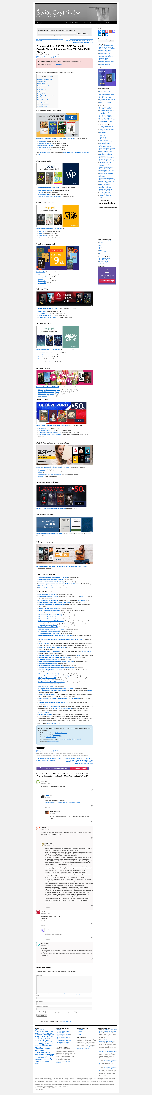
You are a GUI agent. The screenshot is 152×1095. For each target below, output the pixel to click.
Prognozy (47, 1051)
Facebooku (58, 733)
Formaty (40, 1036)
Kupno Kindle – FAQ (103, 176)
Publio (49, 716)
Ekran (36, 1036)
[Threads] (103, 34)
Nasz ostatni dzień (43, 355)
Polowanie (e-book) (43, 313)
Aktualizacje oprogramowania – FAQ (107, 142)
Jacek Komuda (72, 30)
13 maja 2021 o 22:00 (49, 845)
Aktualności (40, 1030)
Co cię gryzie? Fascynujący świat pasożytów (49, 196)
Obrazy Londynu (42, 275)
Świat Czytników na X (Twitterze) (64, 1036)
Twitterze (64, 733)
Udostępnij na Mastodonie (55, 57)
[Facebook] (99, 31)
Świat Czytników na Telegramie (64, 1039)
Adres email (40, 1001)
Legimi (100, 250)
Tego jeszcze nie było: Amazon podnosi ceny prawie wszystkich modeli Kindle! (108, 1031)
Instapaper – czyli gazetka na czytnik (107, 160)
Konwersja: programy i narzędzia (106, 173)
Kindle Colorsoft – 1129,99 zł (105, 93)
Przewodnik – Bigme (103, 58)
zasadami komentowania (68, 993)
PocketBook (39, 1051)
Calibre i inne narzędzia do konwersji (107, 148)
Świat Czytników (58, 12)
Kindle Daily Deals (103, 259)
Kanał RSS (59, 1029)
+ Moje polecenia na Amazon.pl (106, 90)
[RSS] (110, 31)
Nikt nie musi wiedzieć (45, 714)
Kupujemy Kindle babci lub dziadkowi (107, 178)
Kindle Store (42, 1040)
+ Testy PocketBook (103, 140)
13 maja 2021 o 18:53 (45, 913)
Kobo (48, 1040)
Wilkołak (89, 690)
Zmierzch (40, 476)
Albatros (80, 152)
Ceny (51, 1033)
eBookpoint (49, 1035)
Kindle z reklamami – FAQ (104, 168)
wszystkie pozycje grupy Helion (48, 625)
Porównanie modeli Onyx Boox (106, 55)
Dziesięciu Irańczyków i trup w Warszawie (49, 474)
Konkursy (37, 1042)
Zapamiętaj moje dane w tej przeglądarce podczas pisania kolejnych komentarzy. (62, 1012)
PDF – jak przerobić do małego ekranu (107, 183)
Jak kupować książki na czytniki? (106, 45)
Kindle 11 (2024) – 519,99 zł (105, 91)
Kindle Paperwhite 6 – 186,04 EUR (106, 110)
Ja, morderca (41, 470)
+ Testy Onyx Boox (103, 138)
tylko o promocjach (76, 739)
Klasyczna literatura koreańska (46, 430)
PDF (51, 1049)
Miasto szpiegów (86, 651)
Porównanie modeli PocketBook (106, 56)
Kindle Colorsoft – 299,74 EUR (105, 108)
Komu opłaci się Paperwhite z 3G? (106, 170)
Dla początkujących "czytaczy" (105, 151)
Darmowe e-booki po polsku (105, 149)
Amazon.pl (49, 1031)
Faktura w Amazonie (103, 156)
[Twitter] (103, 31)
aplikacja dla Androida (53, 741)
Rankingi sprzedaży (40, 1054)
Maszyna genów (42, 150)
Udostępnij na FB (41, 57)
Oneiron (40, 192)
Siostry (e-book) (42, 396)
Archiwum (108, 23)
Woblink (101, 244)
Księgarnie (44, 1043)
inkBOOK (45, 1036)
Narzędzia (45, 1045)
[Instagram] (106, 31)
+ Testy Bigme (102, 135)
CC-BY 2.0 (54, 1087)
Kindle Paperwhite (42, 1038)
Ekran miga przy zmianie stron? (106, 154)
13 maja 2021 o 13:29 (45, 783)
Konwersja (43, 1042)
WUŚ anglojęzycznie (42, 102)
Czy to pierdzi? (42, 283)
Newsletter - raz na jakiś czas (63, 1043)
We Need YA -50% (41, 90)
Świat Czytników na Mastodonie (64, 1040)
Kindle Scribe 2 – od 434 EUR (105, 116)
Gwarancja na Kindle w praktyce (106, 159)
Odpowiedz (43, 791)
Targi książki (47, 1056)
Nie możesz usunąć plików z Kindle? (107, 181)
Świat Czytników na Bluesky (63, 1042)
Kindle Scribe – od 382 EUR (105, 115)
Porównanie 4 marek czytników (106, 187)
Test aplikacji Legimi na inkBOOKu (106, 194)
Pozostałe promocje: (42, 106)
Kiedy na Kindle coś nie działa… (106, 167)
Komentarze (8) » (55, 54)
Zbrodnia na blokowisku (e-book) (47, 317)
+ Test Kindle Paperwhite (104, 134)
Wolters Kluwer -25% (42, 100)
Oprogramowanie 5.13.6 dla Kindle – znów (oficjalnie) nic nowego (49, 759)
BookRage (42, 1033)
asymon (47, 795)
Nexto (50, 1045)
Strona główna (40, 23)
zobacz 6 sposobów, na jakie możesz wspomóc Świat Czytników (64, 753)
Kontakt (80, 1031)
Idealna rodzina (42, 235)
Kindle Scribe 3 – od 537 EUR (105, 118)
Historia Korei (42, 428)
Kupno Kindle (57, 23)
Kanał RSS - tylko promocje (63, 1032)
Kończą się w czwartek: (43, 104)
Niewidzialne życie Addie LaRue (47, 352)
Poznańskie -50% (41, 81)
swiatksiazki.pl (102, 252)
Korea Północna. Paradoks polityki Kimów (49, 432)
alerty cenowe (61, 35)
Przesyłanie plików (40, 1052)
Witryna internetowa (42, 1006)
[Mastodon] (113, 31)
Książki (48, 1042)
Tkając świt (41, 357)
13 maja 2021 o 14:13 (45, 829)
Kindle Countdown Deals (104, 258)
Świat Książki (86, 152)
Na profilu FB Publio (43, 643)
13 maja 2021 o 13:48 (54, 813)
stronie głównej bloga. (57, 64)
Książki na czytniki (80, 23)
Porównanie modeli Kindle (105, 52)
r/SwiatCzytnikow (51, 737)
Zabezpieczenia (45, 1059)
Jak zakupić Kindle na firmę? (105, 162)
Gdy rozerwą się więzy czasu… (46, 145)
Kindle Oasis (50, 1036)
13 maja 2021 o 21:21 (45, 945)
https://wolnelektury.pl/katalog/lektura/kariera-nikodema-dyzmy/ (62, 802)
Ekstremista (83, 596)
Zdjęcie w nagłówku (39, 1087)
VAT (43, 1057)
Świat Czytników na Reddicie (63, 1037)
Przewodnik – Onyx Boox (104, 63)
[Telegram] (99, 34)
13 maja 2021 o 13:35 (49, 797)
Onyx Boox (38, 1047)
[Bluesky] (106, 34)
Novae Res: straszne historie (44, 98)
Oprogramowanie (42, 1049)
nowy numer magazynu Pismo (52, 706)
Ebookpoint (101, 247)
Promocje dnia (90, 23)
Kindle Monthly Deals (103, 261)
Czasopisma (39, 1035)
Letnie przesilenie (43, 277)
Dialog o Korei (41, 94)
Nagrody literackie (38, 1045)
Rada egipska (42, 281)
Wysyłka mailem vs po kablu (105, 197)
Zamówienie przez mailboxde (105, 121)
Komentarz (40, 975)
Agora (64, 152)
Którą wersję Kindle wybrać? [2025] (107, 48)
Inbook (100, 248)
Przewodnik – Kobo (103, 59)
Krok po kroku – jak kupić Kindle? (106, 47)
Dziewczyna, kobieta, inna (45, 190)
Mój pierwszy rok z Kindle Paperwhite (107, 179)
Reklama (80, 1034)
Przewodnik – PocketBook (104, 64)
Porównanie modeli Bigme (105, 50)
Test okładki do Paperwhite (105, 195)
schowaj (50, 76)
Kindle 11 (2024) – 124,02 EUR (106, 107)
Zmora (40, 233)
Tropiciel (40, 359)
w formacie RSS (67, 1021)
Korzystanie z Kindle (68, 23)
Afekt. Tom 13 (42, 231)
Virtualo (101, 242)
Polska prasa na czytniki (104, 186)
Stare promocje (64, 755)
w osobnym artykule (43, 712)
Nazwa (38, 995)
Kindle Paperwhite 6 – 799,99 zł (106, 97)
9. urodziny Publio (45, 152)
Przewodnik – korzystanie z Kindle (106, 61)
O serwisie (80, 1029)
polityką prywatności (79, 993)
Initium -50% (40, 88)
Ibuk (100, 253)
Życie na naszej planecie (44, 194)
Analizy (36, 1033)
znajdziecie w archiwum (53, 723)
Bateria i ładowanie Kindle (105, 146)
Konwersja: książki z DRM (104, 172)
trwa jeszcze (50, 362)
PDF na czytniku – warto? (104, 184)
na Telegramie (57, 735)
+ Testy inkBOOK (102, 137)
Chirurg (40, 279)
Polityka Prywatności (39, 1089)
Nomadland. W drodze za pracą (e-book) (49, 392)
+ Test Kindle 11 (102, 132)
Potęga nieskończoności (44, 143)
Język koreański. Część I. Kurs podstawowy (49, 434)
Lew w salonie (42, 141)
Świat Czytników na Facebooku (63, 1034)
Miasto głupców (42, 238)
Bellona (39, 154)
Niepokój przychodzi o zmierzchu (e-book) (49, 390)
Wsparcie (80, 1032)
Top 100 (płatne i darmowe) (105, 263)
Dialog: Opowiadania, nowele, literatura (47, 96)
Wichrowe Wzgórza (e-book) (46, 394)
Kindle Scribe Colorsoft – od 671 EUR (107, 119)
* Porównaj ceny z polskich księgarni (107, 241)
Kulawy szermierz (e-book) (45, 315)
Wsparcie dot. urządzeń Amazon (106, 102)
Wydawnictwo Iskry (72, 152)
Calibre (48, 1033)
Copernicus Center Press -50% (44, 79)
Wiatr (78, 655)
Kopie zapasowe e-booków (105, 175)
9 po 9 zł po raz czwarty (43, 86)
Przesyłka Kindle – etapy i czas (105, 189)
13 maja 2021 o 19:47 (49, 931)
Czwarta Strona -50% (42, 83)
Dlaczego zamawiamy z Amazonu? (106, 153)
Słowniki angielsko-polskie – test (106, 190)
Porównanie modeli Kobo (104, 53)
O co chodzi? (49, 23)
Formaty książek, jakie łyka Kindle (106, 157)
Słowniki (43, 1056)
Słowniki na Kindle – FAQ (104, 192)
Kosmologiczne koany (44, 147)
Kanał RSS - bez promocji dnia (63, 1031)
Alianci (40, 472)
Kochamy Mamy (41, 92)
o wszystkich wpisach (64, 739)
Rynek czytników (100, 23)
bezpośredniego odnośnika (82, 755)
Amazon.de (40, 1031)
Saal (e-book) (42, 311)
